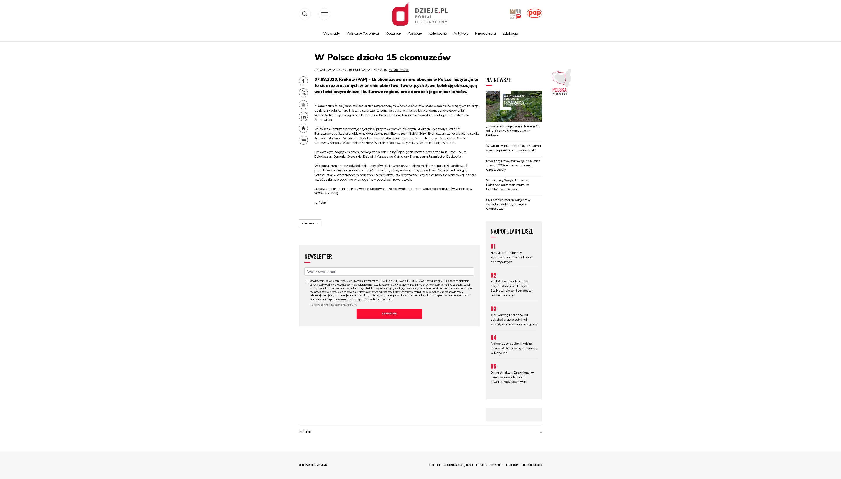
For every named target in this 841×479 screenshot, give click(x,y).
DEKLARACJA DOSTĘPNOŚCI (458, 465)
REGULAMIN (512, 465)
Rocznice (393, 33)
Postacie (414, 33)
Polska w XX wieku (362, 33)
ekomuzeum (310, 223)
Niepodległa (485, 33)
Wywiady (331, 33)
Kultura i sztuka (399, 69)
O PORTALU (435, 465)
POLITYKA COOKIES (532, 465)
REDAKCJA (481, 465)
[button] (541, 432)
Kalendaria (437, 33)
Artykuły (461, 33)
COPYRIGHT (496, 465)
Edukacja (510, 33)
